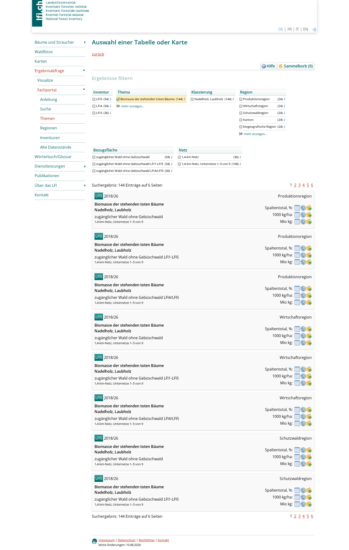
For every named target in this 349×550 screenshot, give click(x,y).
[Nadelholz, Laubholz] (192, 99)
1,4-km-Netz (190, 157)
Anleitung (48, 99)
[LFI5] (94, 99)
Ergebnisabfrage (49, 70)
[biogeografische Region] (241, 127)
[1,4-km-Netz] (179, 157)
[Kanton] (241, 120)
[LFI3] (94, 113)
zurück (98, 54)
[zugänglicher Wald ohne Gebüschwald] (94, 157)
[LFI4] (94, 106)
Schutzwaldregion (255, 113)
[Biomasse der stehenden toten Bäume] (118, 99)
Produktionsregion (256, 99)
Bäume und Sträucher (54, 42)
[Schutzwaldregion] (241, 113)
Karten (41, 61)
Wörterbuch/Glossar (53, 156)
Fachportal (47, 90)
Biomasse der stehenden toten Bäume (147, 99)
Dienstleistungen (50, 166)
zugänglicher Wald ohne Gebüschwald (123, 157)
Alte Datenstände (55, 147)
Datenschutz (127, 540)
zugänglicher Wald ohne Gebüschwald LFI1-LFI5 (129, 164)
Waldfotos (44, 51)
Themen (47, 118)
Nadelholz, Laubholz (208, 99)
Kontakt (42, 194)
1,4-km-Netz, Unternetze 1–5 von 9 (206, 164)
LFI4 (99, 106)
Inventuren (50, 137)
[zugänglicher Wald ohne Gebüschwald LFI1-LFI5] (94, 164)
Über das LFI (46, 185)
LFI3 (99, 113)
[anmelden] (314, 30)
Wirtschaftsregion (255, 106)
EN (305, 29)
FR (290, 29)
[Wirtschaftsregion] (241, 106)
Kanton (248, 120)
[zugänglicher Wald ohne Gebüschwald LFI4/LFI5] (94, 171)
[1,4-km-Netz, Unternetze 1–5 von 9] (179, 164)
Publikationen (47, 175)
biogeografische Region (259, 126)
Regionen (48, 128)
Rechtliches (147, 540)
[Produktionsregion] (241, 99)
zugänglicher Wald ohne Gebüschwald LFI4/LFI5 (129, 171)
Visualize (45, 80)
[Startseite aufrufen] (61, 10)
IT (297, 29)
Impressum (107, 540)
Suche (45, 109)
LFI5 (99, 99)
